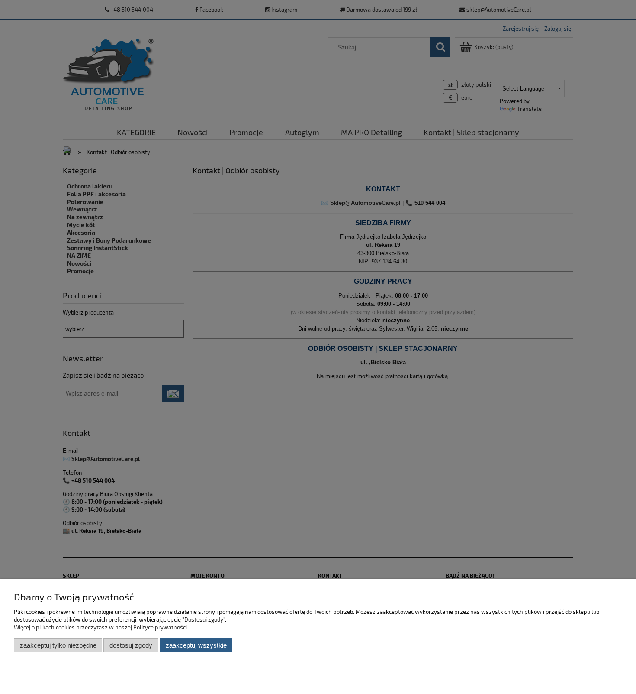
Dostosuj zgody (130, 645)
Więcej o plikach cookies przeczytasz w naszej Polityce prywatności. (101, 627)
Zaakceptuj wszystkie (196, 645)
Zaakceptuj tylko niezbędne (58, 645)
